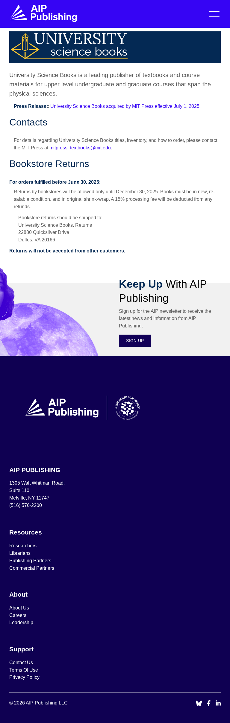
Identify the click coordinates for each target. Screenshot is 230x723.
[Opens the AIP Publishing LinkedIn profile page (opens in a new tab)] (218, 704)
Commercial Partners (31, 568)
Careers (18, 615)
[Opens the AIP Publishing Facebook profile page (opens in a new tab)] (209, 704)
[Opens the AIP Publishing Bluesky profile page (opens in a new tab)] (199, 704)
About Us (19, 607)
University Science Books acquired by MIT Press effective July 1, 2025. (125, 106)
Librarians (20, 553)
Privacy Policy (24, 677)
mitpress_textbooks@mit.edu (80, 147)
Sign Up (135, 340)
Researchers (23, 545)
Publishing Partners (30, 560)
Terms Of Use (23, 670)
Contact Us (21, 662)
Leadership (21, 622)
